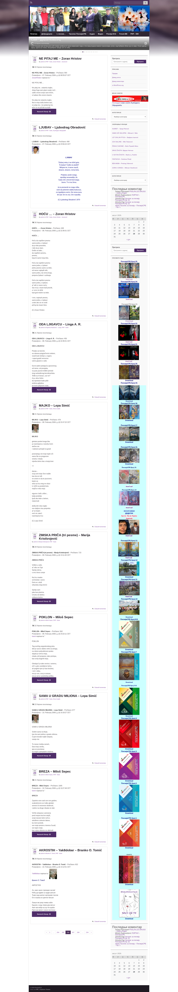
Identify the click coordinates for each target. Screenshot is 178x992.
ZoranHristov (36, 78)
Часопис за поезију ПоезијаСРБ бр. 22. (127, 199)
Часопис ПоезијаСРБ (77, 34)
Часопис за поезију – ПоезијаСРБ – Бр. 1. (130, 206)
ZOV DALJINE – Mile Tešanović (122, 142)
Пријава (115, 73)
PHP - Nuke (49, 62)
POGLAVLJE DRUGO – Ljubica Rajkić (130, 192)
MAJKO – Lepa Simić (54, 405)
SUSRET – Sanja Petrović (120, 129)
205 (63, 932)
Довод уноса (116, 77)
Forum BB (123, 34)
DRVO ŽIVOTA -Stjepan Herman (122, 150)
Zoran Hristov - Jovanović (60, 62)
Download (129, 279)
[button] (73, 21)
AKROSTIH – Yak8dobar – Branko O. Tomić (70, 850)
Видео (100, 34)
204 (58, 932)
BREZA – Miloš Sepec (55, 771)
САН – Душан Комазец (46, 39)
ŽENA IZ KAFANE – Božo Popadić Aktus (125, 146)
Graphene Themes (45, 989)
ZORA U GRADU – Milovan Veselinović (124, 168)
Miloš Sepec (49, 620)
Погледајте (116, 103)
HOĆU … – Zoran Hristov (57, 214)
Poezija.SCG (111, 34)
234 (87, 932)
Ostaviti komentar (100, 119)
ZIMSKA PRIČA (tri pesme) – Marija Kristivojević (64, 536)
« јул (128, 239)
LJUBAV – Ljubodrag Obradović (62, 127)
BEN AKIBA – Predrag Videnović (122, 163)
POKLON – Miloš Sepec (56, 617)
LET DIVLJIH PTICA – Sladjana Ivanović (125, 137)
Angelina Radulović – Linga (53, 327)
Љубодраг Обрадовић (59, 130)
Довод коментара (118, 81)
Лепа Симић (56, 408)
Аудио (92, 34)
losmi (34, 636)
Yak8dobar (36, 873)
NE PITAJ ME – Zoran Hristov (60, 58)
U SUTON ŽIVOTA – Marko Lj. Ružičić (124, 155)
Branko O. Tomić (50, 853)
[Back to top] (173, 987)
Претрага (116, 58)
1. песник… (61, 34)
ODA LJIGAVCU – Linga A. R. (60, 324)
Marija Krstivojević (44, 542)
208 (78, 932)
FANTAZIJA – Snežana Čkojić (121, 159)
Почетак (33, 34)
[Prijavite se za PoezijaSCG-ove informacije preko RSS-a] (31, 2)
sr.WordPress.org (118, 85)
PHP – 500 (135, 34)
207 (73, 932)
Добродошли (47, 34)
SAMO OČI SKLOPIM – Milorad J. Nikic (125, 133)
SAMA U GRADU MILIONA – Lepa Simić (68, 696)
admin (42, 62)
